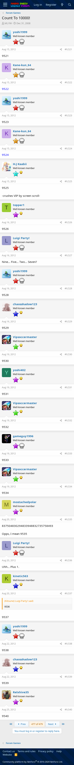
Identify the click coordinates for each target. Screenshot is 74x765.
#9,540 (68, 709)
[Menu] (5, 4)
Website (7, 754)
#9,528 (68, 288)
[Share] (61, 49)
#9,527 (68, 255)
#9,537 (68, 593)
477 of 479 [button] (37, 724)
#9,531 (68, 387)
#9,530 (68, 354)
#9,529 (68, 321)
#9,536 (68, 560)
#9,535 (68, 519)
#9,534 (68, 486)
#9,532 (68, 420)
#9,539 (68, 676)
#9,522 (68, 82)
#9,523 (68, 115)
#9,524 (68, 148)
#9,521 (68, 49)
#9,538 (68, 643)
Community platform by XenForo (33, 761)
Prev (23, 724)
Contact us (9, 751)
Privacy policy (46, 751)
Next (51, 724)
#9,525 (68, 181)
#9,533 (68, 453)
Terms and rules (26, 751)
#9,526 (68, 222)
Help (59, 751)
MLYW (8, 23)
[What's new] (62, 4)
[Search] (69, 4)
